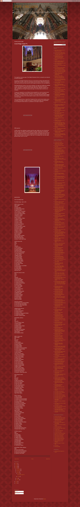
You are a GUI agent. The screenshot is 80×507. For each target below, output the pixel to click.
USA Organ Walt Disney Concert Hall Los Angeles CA (60, 407)
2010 (16, 464)
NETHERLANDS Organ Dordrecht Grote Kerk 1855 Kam (60, 302)
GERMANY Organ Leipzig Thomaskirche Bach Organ (59, 208)
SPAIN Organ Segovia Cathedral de (58, 372)
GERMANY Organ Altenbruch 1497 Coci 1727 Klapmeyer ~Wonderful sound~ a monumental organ (60, 191)
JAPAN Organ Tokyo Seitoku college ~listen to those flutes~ (60, 273)
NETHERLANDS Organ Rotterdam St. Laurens (59, 336)
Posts (17, 491)
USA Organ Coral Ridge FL (59, 391)
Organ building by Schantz (59, 439)
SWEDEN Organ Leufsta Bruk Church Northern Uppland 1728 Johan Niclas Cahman (60, 379)
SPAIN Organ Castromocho (59, 370)
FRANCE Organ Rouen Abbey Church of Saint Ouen (60, 183)
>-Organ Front (57, 429)
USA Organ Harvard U (58, 393)
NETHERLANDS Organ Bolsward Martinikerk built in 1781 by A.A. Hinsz (59, 294)
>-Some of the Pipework (59, 430)
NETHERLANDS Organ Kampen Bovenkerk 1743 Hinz (60, 318)
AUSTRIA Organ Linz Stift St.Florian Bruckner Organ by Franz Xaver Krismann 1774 (59, 151)
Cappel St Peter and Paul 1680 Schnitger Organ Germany (60, 90)
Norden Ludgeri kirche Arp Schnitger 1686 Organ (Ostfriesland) (59, 73)
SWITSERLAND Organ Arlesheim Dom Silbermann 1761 (59, 382)
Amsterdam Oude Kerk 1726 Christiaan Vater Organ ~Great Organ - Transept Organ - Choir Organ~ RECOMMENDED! (60, 123)
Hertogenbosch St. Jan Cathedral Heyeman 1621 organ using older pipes (59, 56)
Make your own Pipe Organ (59, 434)
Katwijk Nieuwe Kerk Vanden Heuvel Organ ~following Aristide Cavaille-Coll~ (59, 115)
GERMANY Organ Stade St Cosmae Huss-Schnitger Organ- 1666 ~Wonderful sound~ (60, 232)
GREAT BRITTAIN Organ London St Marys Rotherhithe (60, 252)
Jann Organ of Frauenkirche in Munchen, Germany (60, 50)
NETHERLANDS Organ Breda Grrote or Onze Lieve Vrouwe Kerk (60, 297)
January (17, 479)
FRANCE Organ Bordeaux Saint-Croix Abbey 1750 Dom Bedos (60, 174)
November (18, 470)
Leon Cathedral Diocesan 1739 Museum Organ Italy (60, 64)
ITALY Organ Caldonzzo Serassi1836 (59, 261)
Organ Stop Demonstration (59, 437)
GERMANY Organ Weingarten (60, 243)
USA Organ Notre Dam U (59, 397)
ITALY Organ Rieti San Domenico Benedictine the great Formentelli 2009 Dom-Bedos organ (60, 270)
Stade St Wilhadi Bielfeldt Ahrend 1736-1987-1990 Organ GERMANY (60, 85)
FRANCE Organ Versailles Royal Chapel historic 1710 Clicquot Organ (59, 188)
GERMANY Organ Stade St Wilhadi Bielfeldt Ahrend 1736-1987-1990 (60, 235)
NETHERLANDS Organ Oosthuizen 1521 (59, 334)
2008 (16, 467)
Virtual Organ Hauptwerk (59, 435)
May (17, 478)
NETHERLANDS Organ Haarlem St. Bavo (59, 313)
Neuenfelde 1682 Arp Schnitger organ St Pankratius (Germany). (60, 71)
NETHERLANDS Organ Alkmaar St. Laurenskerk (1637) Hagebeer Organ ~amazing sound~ (60, 278)
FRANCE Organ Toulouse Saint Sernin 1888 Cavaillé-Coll (60, 185)
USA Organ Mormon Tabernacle (60, 396)
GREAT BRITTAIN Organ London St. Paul (59, 254)
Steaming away (57, 446)
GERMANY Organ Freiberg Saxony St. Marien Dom (59, 202)
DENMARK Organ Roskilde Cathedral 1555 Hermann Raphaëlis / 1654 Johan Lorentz (60, 165)
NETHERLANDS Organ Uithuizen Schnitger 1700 (59, 338)
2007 (16, 481)
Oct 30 (18, 473)
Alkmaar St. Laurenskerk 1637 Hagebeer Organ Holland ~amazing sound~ (60, 131)
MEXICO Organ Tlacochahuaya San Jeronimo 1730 (60, 275)
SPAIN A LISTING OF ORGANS (60, 366)
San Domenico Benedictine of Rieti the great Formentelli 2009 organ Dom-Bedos (60, 80)
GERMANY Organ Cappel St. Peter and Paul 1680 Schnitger (60, 195)
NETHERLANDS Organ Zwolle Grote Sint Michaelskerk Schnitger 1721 (60, 352)
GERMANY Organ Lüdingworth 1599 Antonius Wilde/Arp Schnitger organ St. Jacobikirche (60, 211)
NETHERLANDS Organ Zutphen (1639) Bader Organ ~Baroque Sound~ (59, 349)
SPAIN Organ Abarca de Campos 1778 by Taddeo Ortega (59, 368)
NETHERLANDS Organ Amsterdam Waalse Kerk (59, 290)
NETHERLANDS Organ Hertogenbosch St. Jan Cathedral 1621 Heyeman (59, 315)
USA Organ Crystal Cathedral (60, 392)
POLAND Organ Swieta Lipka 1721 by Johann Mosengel (60, 361)
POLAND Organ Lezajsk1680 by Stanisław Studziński (60, 359)
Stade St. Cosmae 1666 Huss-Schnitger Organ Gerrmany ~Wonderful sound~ (60, 100)
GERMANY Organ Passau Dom (60, 226)
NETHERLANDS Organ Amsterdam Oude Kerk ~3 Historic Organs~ (59, 287)
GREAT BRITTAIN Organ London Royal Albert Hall (59, 250)
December (18, 469)
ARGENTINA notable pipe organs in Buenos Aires (59, 144)
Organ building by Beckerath (59, 438)
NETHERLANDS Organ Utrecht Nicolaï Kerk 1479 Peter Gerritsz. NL (60, 341)
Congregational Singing (59, 136)
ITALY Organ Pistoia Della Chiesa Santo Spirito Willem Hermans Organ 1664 (59, 266)
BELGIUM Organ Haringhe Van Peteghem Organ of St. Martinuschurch (60, 154)
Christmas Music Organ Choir (60, 52)
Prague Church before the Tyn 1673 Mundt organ (60, 120)
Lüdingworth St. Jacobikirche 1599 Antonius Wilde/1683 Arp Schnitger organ (60, 94)
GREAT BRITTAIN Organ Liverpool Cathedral (59, 248)
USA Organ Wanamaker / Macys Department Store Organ (60, 409)
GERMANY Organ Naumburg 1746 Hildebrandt (60, 214)
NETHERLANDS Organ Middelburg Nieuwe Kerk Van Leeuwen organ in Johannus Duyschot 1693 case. (60, 331)
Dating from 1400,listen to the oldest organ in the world (60, 419)
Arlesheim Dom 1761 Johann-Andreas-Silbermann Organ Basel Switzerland (60, 108)
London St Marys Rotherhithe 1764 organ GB (60, 82)
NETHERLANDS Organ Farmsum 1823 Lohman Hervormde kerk (59, 305)
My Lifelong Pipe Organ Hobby (60, 417)
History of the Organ (58, 416)
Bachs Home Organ (58, 421)
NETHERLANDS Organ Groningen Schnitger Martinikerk (59, 310)
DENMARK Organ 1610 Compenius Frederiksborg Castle (59, 162)
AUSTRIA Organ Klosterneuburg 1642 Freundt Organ (60, 148)
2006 (16, 483)
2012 (16, 463)
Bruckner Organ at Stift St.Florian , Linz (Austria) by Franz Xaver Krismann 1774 (59, 76)
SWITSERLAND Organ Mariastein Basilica (58, 385)
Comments (18, 493)
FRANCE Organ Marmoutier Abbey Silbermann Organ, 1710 (60, 177)
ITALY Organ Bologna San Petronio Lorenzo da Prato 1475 (60, 259)
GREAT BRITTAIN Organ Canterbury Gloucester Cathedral (59, 245)
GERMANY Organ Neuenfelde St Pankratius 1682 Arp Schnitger (60, 216)
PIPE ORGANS (26, 6)
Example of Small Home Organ (60, 433)
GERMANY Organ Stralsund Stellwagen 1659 (59, 238)
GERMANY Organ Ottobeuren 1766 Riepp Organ (60, 224)
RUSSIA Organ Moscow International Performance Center (59, 364)
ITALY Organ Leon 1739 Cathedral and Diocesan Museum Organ (59, 263)
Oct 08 (18, 476)
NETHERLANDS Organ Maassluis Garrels (59, 328)
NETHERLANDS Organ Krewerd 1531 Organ (59, 322)
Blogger (44, 498)
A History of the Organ (58, 142)
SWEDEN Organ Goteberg (59, 377)
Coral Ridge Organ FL (21, 474)
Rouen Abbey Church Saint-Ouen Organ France (59, 113)
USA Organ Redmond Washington (58, 399)
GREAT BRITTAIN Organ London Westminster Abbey (59, 257)
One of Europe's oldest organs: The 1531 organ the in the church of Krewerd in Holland (60, 68)
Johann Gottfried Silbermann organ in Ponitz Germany (59, 61)
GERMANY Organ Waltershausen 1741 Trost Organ (59, 241)
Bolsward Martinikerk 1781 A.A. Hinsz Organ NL (60, 111)
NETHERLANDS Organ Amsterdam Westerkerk (59, 292)
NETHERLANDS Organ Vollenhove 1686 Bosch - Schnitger (59, 344)
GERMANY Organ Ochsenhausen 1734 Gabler (59, 222)
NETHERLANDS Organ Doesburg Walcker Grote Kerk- (60, 300)
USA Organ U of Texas (58, 405)
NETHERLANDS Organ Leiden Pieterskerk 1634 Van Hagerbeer (60, 325)
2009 (16, 466)
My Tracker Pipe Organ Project (60, 428)
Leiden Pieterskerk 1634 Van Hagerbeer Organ (59, 88)
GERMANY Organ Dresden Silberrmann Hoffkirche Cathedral (59, 197)
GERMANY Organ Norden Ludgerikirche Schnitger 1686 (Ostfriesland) (60, 219)
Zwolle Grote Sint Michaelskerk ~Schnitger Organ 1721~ (60, 54)
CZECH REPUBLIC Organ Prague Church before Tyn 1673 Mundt (60, 159)
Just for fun (56, 445)
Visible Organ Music (58, 426)
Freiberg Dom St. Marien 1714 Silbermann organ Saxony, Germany (60, 105)
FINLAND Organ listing (58, 167)
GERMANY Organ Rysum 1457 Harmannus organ (60, 230)
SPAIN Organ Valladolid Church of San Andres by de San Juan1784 (60, 375)
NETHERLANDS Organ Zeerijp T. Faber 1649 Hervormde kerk (60, 347)
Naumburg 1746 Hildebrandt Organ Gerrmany (59, 92)
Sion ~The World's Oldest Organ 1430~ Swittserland (60, 129)
